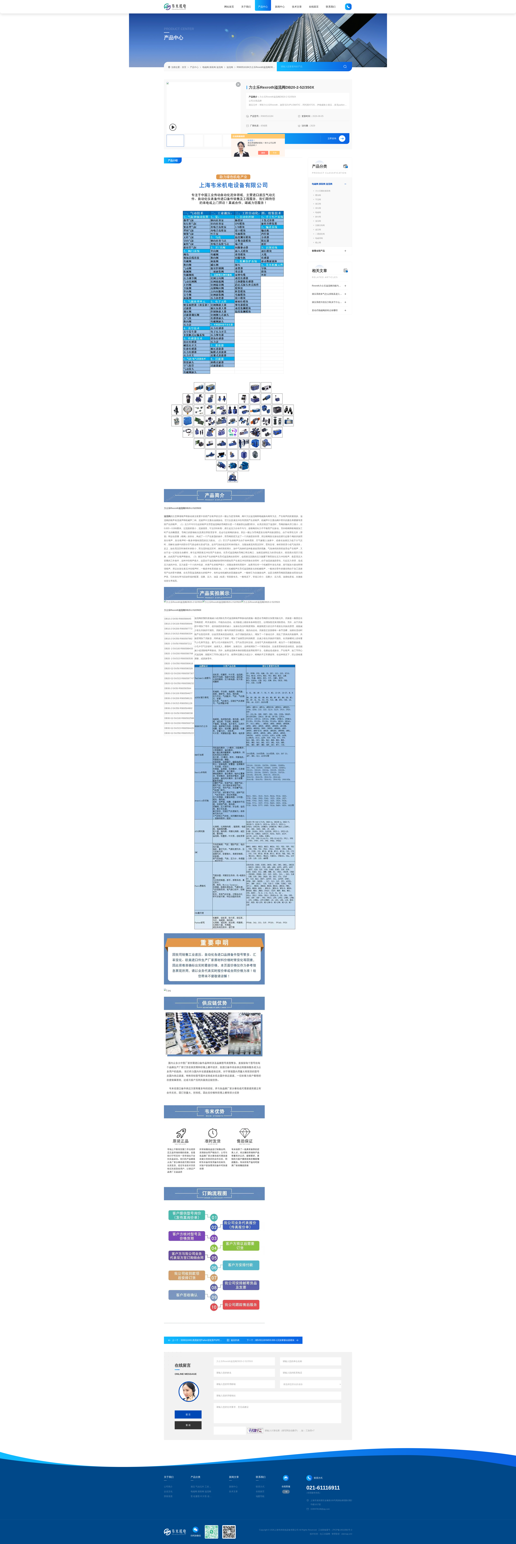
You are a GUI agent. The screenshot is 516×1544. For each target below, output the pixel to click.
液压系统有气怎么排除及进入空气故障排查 (330, 294)
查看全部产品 (318, 251)
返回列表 (235, 1340)
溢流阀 (230, 67)
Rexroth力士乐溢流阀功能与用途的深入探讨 (330, 286)
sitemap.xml (346, 1534)
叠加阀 (318, 195)
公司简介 (168, 1486)
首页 (184, 67)
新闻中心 (280, 6)
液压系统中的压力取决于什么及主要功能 (330, 302)
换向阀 (318, 217)
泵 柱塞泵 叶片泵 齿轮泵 (201, 1496)
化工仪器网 (325, 1534)
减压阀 (318, 230)
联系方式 (260, 1486)
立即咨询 (332, 138)
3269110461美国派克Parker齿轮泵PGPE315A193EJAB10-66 (210, 1340)
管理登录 (336, 1534)
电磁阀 (318, 212)
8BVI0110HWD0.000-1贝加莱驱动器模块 (274, 1340)
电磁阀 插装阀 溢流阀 (212, 67)
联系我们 (331, 6)
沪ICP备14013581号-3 (342, 1530)
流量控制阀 (320, 225)
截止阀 (318, 242)
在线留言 (314, 6)
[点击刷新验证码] (255, 1430)
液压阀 (318, 204)
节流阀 (318, 199)
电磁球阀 (319, 238)
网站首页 (229, 6)
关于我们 (246, 6)
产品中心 (263, 6)
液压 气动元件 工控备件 (201, 1486)
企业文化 (168, 1491)
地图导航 (260, 1496)
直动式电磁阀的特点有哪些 (325, 310)
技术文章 (297, 6)
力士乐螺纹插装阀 (322, 191)
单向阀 (318, 208)
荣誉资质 (168, 1496)
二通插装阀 (320, 234)
